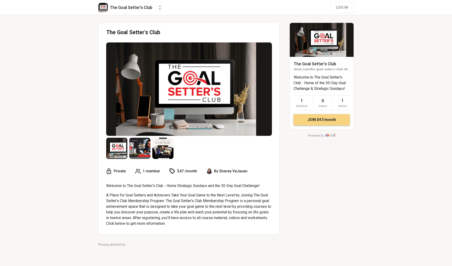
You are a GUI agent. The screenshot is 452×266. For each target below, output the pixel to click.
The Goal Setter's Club (315, 63)
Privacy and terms (111, 244)
